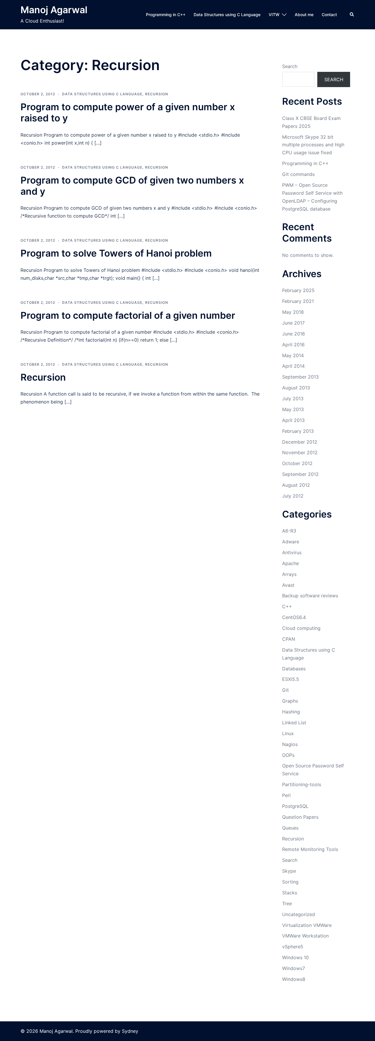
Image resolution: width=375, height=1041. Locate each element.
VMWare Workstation (305, 936)
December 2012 (299, 442)
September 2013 (300, 377)
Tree (287, 903)
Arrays (289, 574)
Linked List (294, 722)
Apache (290, 563)
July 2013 (293, 398)
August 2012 (296, 485)
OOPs (288, 755)
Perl (286, 795)
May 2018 (293, 312)
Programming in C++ (165, 14)
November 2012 (300, 452)
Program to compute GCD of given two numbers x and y (132, 185)
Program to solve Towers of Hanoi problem (116, 253)
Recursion (156, 94)
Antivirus (291, 552)
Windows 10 (295, 957)
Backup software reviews (310, 596)
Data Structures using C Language (227, 14)
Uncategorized (298, 914)
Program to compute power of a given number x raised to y (128, 112)
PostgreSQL (295, 806)
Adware (290, 542)
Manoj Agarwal (54, 10)
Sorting (290, 882)
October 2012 (297, 463)
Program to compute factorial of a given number (128, 315)
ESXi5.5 (290, 679)
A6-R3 (289, 531)
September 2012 (300, 474)
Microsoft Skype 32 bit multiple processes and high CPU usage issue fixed (313, 145)
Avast (288, 585)
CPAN (288, 639)
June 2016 (293, 334)
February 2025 (298, 290)
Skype (289, 871)
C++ (287, 606)
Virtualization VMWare (307, 925)
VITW (274, 14)
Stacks (289, 893)
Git (285, 690)
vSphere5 (292, 947)
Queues (290, 828)
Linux (288, 733)
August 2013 (296, 388)
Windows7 (293, 968)
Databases (294, 669)
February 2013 (298, 431)
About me (304, 14)
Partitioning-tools (301, 784)
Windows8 (293, 979)
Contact (329, 14)
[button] (352, 14)
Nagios (290, 744)
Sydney (130, 1031)
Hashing (291, 712)
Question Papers (300, 817)
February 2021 (298, 301)
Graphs (290, 701)
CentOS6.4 (294, 617)
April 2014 (293, 366)
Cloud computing (301, 628)
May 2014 (293, 355)
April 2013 (293, 420)
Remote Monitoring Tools (310, 849)
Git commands (298, 174)
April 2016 (293, 344)
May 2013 (293, 409)
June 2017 (293, 323)
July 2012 (293, 496)
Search (289, 66)
